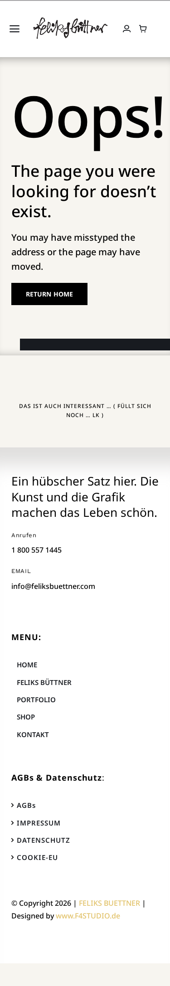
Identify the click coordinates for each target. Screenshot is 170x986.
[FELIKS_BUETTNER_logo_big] (70, 20)
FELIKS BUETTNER (109, 903)
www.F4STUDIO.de (88, 916)
